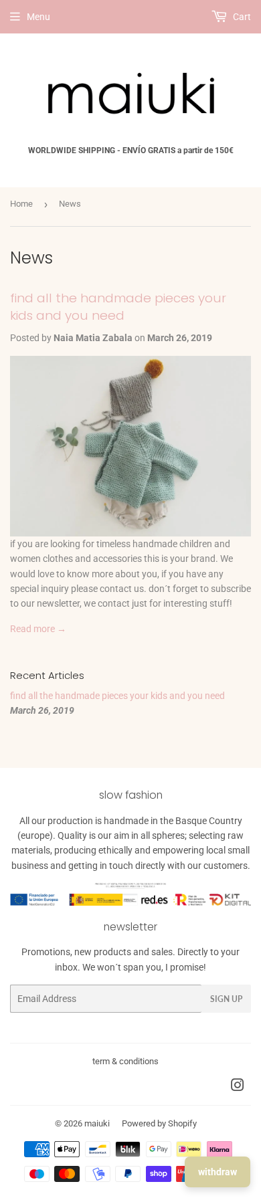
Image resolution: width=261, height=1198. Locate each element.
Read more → (38, 628)
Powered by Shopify (159, 1123)
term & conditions (125, 1061)
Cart (241, 16)
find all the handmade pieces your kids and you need (118, 306)
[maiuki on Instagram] (237, 1087)
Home (21, 204)
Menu (38, 16)
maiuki (97, 1123)
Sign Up (226, 999)
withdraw (217, 1172)
